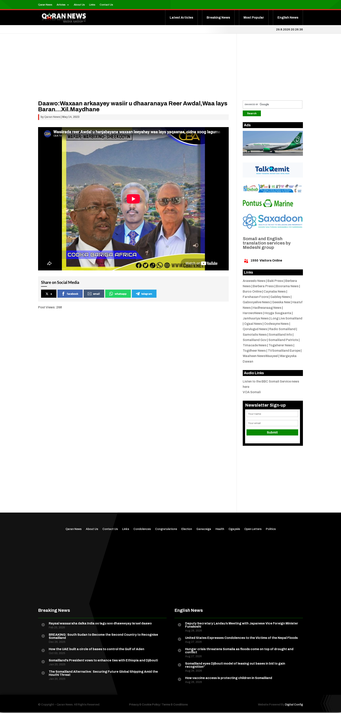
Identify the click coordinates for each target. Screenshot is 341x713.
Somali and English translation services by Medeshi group (267, 243)
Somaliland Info (280, 334)
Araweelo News (254, 280)
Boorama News (287, 286)
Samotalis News (255, 334)
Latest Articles (181, 17)
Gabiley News (280, 296)
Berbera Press (263, 286)
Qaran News (45, 4)
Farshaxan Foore (255, 296)
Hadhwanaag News (267, 307)
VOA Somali (252, 392)
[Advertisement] (133, 72)
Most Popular (254, 17)
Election (186, 529)
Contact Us (106, 4)
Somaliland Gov (254, 340)
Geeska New (281, 302)
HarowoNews (252, 313)
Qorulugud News (255, 329)
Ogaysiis (234, 529)
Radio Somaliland (282, 329)
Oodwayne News (276, 323)
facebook (72, 293)
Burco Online (252, 291)
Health (219, 529)
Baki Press (275, 280)
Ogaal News (253, 323)
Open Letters (252, 529)
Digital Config (294, 704)
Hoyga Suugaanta (277, 313)
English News (287, 17)
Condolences (142, 529)
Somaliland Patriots (283, 340)
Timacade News (255, 345)
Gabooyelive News (256, 302)
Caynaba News (275, 291)
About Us (79, 4)
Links (92, 4)
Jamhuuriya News (256, 318)
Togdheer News (254, 350)
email (96, 293)
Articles (61, 4)
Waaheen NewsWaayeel (260, 356)
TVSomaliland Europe (284, 350)
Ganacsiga (203, 529)
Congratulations (166, 529)
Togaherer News (281, 345)
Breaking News (218, 17)
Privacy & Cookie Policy (144, 704)
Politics (271, 529)
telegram (146, 293)
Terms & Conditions (175, 704)
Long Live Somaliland (286, 318)
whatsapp (120, 293)
